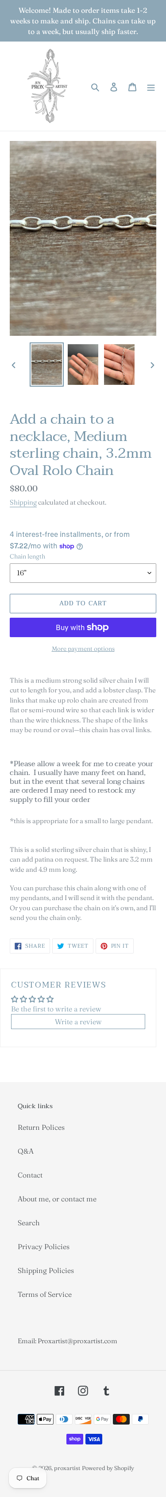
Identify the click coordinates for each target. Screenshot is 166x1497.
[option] (47, 364)
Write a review (78, 1021)
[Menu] (151, 86)
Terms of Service (45, 1294)
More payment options (83, 649)
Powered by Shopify (108, 1467)
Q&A (26, 1151)
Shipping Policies (46, 1270)
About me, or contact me (57, 1198)
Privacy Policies (43, 1246)
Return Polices (41, 1127)
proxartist (67, 1467)
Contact (30, 1174)
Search (29, 1222)
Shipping (23, 502)
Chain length (27, 556)
